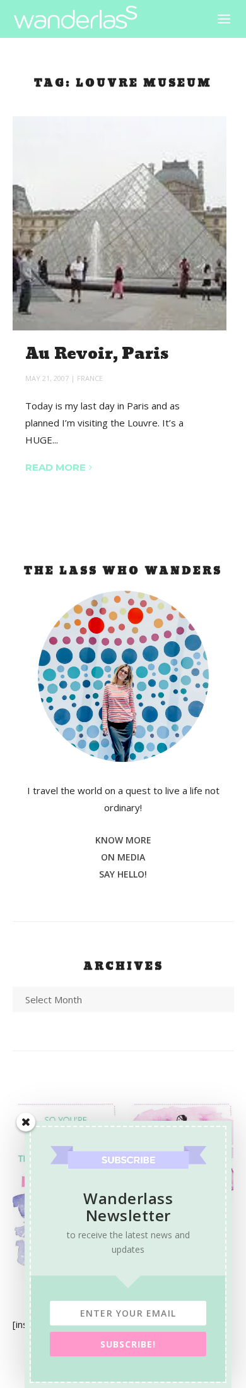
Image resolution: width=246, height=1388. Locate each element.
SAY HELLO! (123, 874)
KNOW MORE (123, 840)
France (90, 378)
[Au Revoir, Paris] (119, 223)
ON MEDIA (123, 857)
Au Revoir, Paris (97, 354)
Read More (55, 467)
